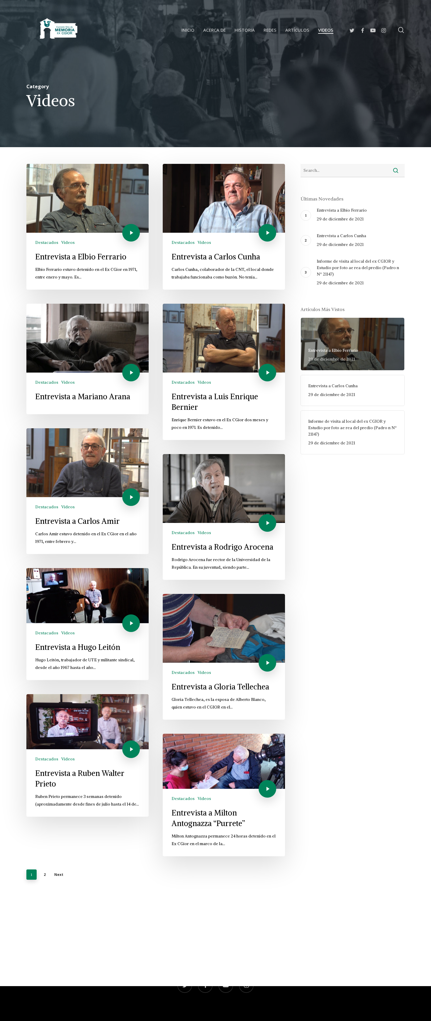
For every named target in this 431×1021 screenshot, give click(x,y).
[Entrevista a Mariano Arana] (87, 359)
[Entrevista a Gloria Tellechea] (224, 657)
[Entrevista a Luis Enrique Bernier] (224, 372)
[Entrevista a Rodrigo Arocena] (224, 517)
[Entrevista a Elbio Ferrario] (87, 227)
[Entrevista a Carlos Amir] (87, 491)
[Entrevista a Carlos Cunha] (224, 227)
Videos (68, 242)
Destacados (46, 242)
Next (58, 874)
